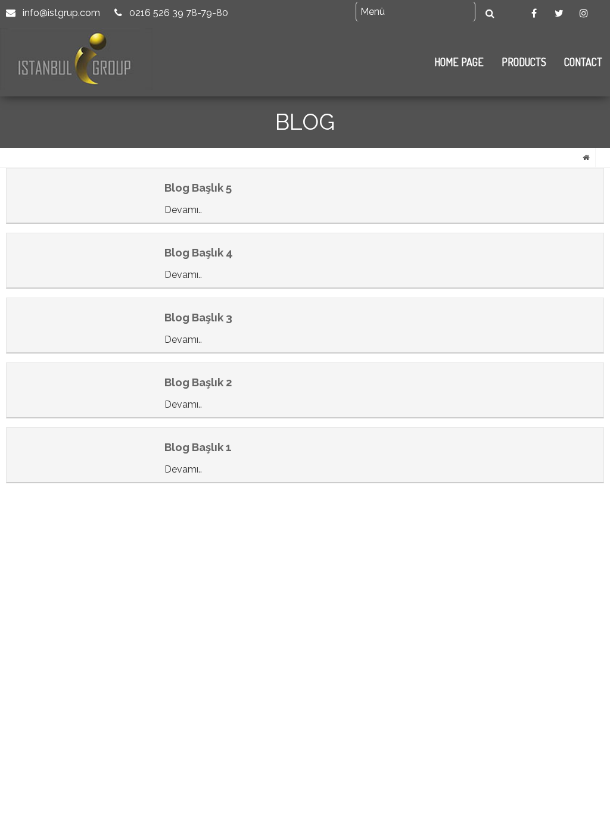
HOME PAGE (459, 61)
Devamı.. (183, 209)
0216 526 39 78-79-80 (177, 12)
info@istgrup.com (60, 12)
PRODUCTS (524, 61)
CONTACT (583, 61)
